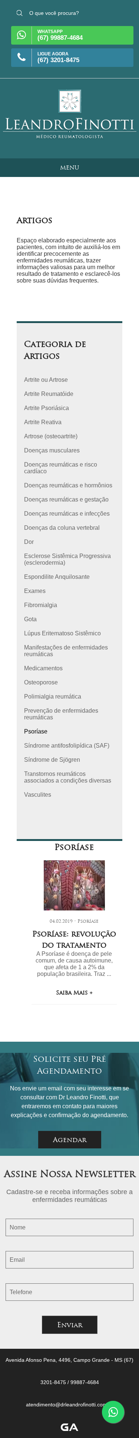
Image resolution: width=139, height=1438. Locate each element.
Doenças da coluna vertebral (62, 528)
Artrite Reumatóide (48, 394)
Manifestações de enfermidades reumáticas (66, 650)
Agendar (69, 1139)
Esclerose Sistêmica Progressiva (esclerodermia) (67, 559)
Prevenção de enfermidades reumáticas (61, 713)
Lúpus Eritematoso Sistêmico (62, 633)
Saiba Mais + (74, 992)
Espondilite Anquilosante (57, 577)
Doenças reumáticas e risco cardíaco (60, 467)
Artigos (35, 220)
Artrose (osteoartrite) (50, 436)
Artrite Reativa (43, 422)
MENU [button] (69, 167)
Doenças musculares (52, 450)
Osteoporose (41, 682)
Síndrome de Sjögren (52, 760)
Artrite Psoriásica (46, 408)
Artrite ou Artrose (46, 380)
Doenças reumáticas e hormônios (68, 485)
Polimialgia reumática (52, 696)
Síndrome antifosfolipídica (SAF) (66, 745)
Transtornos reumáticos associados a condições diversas (67, 777)
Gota (30, 619)
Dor (29, 542)
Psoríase (35, 731)
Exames (35, 591)
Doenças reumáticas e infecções (67, 513)
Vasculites (37, 794)
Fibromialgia (40, 605)
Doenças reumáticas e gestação (66, 499)
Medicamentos (43, 668)
